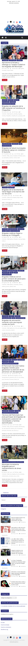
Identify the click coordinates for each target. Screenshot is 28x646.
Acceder (3, 622)
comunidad (15, 284)
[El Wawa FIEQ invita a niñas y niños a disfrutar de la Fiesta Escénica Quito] (6, 581)
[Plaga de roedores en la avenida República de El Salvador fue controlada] (6, 549)
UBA (24, 115)
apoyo (11, 155)
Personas (11, 379)
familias (12, 428)
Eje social (17, 100)
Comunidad (5, 60)
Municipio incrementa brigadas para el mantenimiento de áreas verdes (11, 467)
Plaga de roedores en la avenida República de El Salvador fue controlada (17, 552)
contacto (20, 284)
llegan (18, 197)
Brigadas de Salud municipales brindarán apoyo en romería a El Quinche (14, 150)
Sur (11, 199)
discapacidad (5, 377)
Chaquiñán (8, 115)
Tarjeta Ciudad (10, 70)
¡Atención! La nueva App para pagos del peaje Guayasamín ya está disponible (18, 573)
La (17, 115)
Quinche (11, 157)
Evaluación (8, 428)
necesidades (19, 428)
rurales (3, 330)
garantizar (12, 377)
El (16, 115)
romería (15, 157)
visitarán (13, 330)
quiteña (11, 286)
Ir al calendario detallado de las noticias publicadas (13, 606)
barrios (10, 197)
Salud (20, 143)
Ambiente (5, 100)
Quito (21, 197)
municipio (11, 476)
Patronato (7, 379)
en (2, 157)
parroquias (20, 328)
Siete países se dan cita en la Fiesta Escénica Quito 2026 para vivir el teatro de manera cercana (18, 530)
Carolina (4, 115)
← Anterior (5, 493)
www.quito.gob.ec (14, 641)
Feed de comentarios (6, 627)
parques (21, 115)
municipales (6, 157)
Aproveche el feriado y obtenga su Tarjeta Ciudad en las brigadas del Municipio (13, 64)
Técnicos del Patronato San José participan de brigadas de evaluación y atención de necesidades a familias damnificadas (13, 419)
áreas (10, 474)
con (19, 375)
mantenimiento (5, 476)
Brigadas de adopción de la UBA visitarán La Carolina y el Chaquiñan (13, 108)
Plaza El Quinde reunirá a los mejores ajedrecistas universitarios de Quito (18, 519)
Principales (19, 60)
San (18, 379)
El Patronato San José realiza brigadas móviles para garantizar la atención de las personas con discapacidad (13, 369)
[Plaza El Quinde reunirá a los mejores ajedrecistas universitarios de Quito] (6, 517)
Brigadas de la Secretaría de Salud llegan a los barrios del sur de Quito (13, 192)
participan (4, 430)
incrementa (21, 474)
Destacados (14, 143)
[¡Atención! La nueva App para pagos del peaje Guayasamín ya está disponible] (6, 571)
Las (19, 377)
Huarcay (20, 239)
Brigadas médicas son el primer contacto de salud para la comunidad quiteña (13, 279)
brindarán (20, 155)
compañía (13, 115)
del (4, 428)
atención (11, 375)
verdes (17, 476)
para (3, 379)
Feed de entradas (5, 625)
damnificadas (21, 426)
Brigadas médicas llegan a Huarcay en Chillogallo (12, 234)
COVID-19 (11, 316)
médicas (4, 241)
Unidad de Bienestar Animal (9, 103)
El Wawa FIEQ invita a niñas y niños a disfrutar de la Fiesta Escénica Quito (18, 583)
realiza (15, 379)
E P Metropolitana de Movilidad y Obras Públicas (13, 462)
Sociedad (11, 361)
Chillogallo (15, 239)
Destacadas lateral (7, 143)
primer (7, 286)
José (15, 377)
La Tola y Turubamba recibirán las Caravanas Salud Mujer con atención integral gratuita (18, 562)
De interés (11, 100)
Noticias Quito (6, 272)
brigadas (22, 68)
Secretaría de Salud (7, 145)
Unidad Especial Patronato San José (10, 363)
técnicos (15, 430)
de (23, 155)
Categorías (3, 509)
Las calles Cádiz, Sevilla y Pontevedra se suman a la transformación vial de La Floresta (17, 541)
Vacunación (8, 330)
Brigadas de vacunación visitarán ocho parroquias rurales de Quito (12, 322)
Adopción (11, 114)
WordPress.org (4, 629)
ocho (16, 328)
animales (15, 114)
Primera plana (12, 60)
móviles (22, 377)
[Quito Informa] (14, 25)
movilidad (4, 70)
